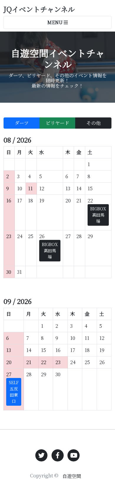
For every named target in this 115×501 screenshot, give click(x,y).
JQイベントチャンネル (39, 9)
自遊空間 (71, 476)
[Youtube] (73, 454)
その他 (93, 122)
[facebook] (57, 454)
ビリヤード (57, 122)
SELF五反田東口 (14, 391)
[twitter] (41, 454)
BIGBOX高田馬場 (98, 215)
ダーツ (22, 122)
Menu (55, 22)
